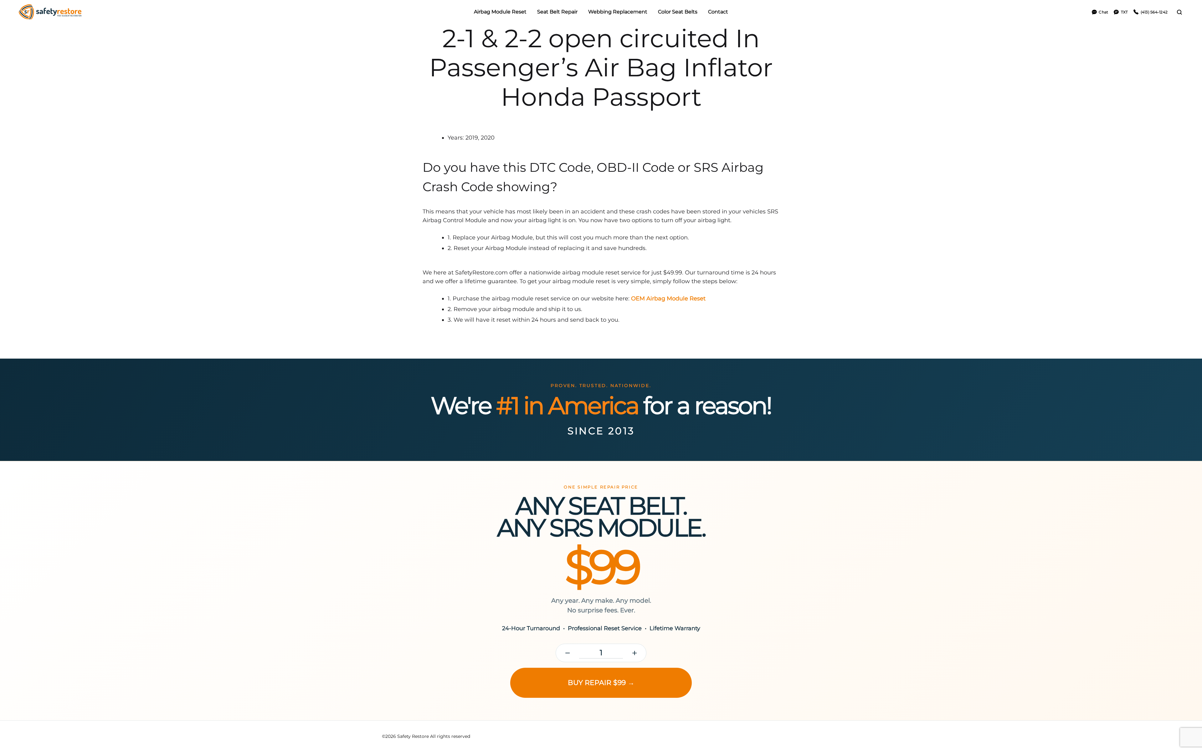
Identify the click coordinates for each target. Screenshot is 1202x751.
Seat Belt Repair (557, 12)
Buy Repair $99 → (601, 682)
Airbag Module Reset (500, 12)
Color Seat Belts (677, 12)
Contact (718, 12)
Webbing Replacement (617, 12)
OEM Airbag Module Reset (668, 298)
